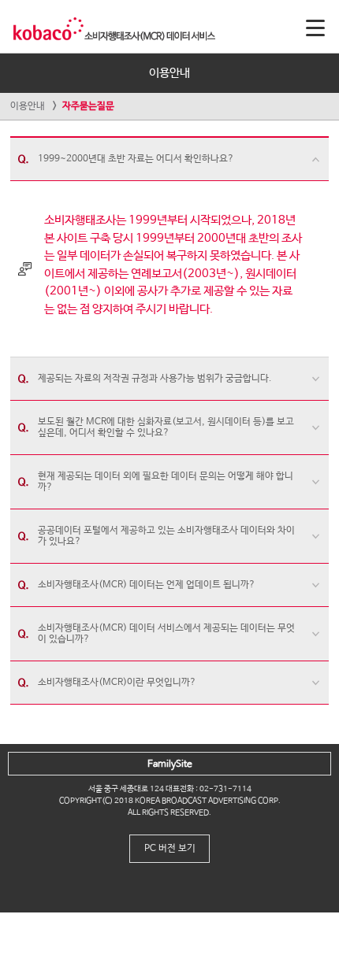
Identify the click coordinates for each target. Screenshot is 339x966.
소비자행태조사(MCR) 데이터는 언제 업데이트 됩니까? (146, 584)
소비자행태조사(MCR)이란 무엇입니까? (117, 682)
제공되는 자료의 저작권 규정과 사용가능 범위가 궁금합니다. (155, 378)
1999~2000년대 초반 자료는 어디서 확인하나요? (136, 159)
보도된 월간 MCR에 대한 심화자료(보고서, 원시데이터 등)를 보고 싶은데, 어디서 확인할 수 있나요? (166, 427)
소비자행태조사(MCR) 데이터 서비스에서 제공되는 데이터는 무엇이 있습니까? (166, 634)
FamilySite (169, 764)
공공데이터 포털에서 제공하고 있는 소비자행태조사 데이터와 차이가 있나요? (166, 536)
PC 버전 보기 (170, 848)
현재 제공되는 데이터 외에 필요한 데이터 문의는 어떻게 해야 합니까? (165, 482)
